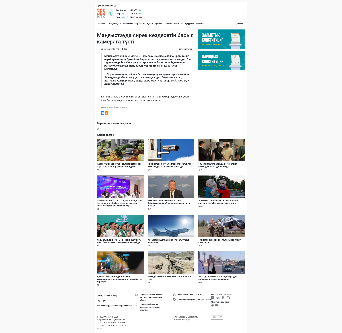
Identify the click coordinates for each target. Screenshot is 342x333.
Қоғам (150, 24)
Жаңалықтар (114, 24)
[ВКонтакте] (102, 113)
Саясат (169, 24)
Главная (101, 24)
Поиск (240, 24)
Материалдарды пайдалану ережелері (114, 305)
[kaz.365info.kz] (103, 13)
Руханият (159, 24)
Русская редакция (105, 6)
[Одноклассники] (106, 113)
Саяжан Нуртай (185, 49)
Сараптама (140, 24)
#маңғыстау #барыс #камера (114, 107)
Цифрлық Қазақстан (194, 24)
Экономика (128, 24)
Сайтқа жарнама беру (107, 296)
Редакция (101, 301)
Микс (176, 24)
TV (182, 24)
